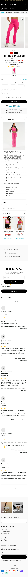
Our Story (3, 537)
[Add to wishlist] (12, 217)
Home (2, 12)
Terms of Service (5, 541)
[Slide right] (18, 50)
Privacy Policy (4, 539)
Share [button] (23, 326)
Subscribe (14, 281)
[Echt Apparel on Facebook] (13, 566)
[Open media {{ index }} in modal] (12, 32)
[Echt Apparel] (14, 4)
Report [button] (19, 326)
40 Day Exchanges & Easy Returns (15, 112)
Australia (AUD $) (5, 520)
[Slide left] (9, 50)
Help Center (4, 529)
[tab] (15, 302)
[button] (14, 66)
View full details (8, 238)
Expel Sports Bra (20, 231)
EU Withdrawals (5, 533)
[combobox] (14, 8)
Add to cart (14, 101)
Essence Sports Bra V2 (8, 232)
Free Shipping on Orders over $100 (14, 110)
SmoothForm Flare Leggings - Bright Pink (16, 12)
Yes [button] (16, 326)
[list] (14, 32)
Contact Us (4, 535)
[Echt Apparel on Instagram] (15, 566)
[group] (8, 222)
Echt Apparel (16, 568)
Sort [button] (2, 297)
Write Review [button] (14, 291)
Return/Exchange (5, 531)
